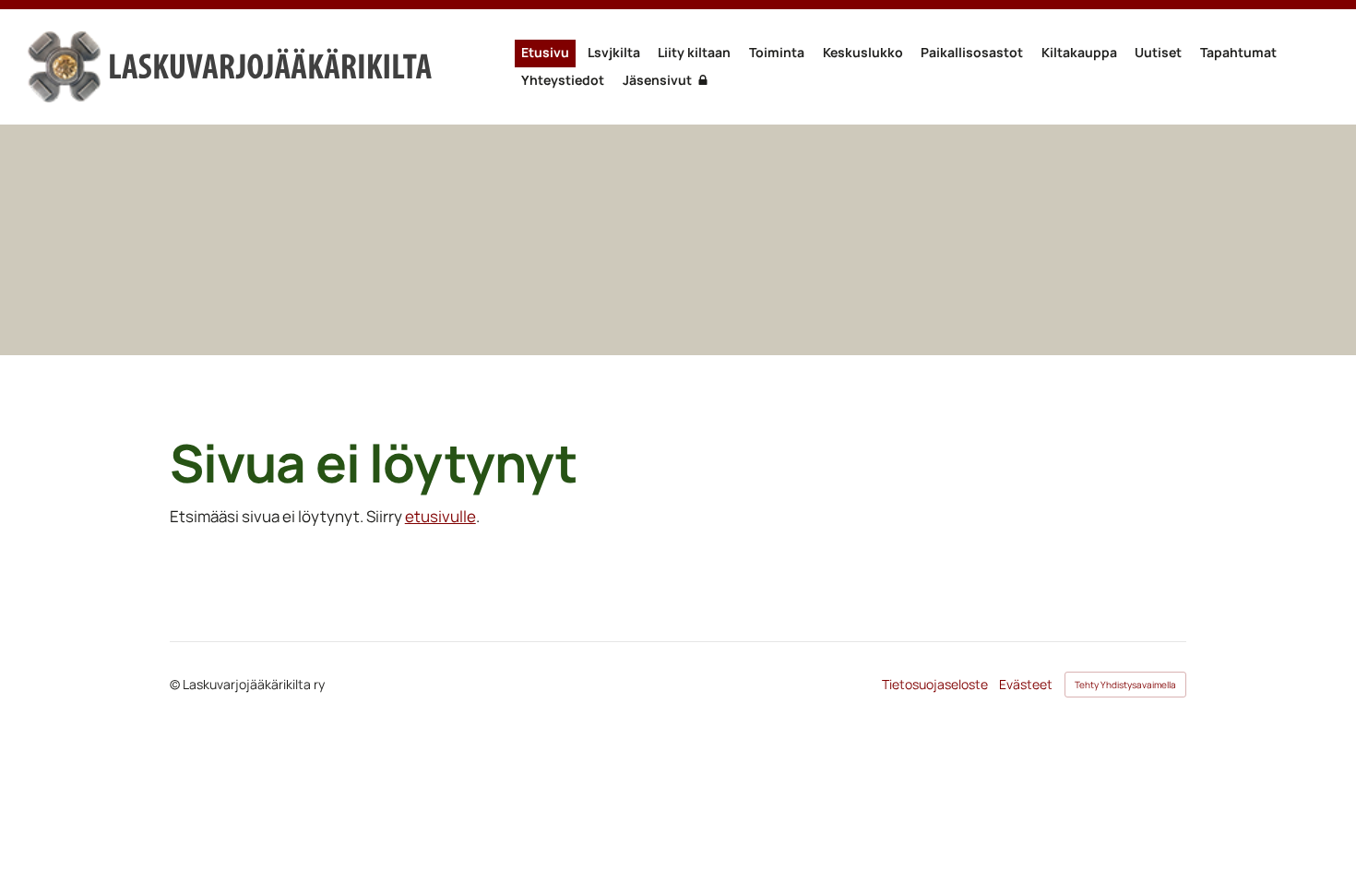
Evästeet (1026, 684)
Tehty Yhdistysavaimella (1125, 684)
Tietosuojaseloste (935, 684)
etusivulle (440, 516)
